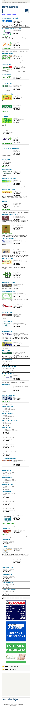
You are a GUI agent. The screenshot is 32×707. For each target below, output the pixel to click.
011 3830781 (16, 110)
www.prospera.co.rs (6, 266)
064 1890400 (16, 154)
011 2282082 (16, 464)
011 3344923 (6, 411)
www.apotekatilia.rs (7, 124)
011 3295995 (16, 307)
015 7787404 (16, 24)
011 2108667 (16, 551)
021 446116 (16, 121)
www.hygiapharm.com (7, 36)
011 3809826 (16, 264)
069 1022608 (16, 184)
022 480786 (16, 378)
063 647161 (16, 47)
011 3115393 (6, 544)
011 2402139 (16, 108)
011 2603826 (6, 579)
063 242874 (16, 277)
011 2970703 (16, 520)
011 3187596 (6, 440)
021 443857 (16, 122)
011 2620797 (6, 165)
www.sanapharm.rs (6, 209)
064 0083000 (16, 465)
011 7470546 (6, 456)
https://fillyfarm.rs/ (6, 48)
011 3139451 (16, 326)
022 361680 (16, 78)
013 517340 (6, 425)
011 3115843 (16, 336)
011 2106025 (16, 88)
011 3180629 (6, 497)
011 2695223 (6, 504)
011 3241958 (16, 195)
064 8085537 (16, 142)
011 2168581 (6, 594)
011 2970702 (16, 518)
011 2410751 (16, 243)
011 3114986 (6, 482)
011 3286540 (6, 364)
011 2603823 (6, 580)
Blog (16, 2)
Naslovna (4, 2)
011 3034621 (16, 194)
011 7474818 (16, 390)
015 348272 (16, 58)
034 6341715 (16, 153)
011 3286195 (16, 230)
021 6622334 (6, 418)
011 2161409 (6, 475)
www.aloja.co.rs (6, 401)
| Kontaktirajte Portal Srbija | (22, 2)
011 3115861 (6, 371)
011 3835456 (16, 254)
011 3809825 (16, 263)
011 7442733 (16, 174)
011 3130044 (6, 511)
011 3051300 (16, 533)
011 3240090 (16, 317)
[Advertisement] (16, 684)
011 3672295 (16, 45)
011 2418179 (16, 252)
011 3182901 (16, 562)
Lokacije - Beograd (11, 666)
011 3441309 (16, 206)
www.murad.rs (5, 111)
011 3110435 (6, 433)
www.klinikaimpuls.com (8, 523)
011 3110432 (6, 432)
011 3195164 (6, 587)
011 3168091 (16, 345)
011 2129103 (16, 296)
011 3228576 (6, 133)
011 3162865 (16, 89)
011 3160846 (16, 183)
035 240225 (16, 399)
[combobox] (13, 10)
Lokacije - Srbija (10, 669)
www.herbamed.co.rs (7, 233)
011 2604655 (6, 572)
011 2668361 (6, 447)
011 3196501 (16, 69)
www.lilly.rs (5, 166)
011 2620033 (6, 163)
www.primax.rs (5, 534)
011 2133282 (16, 219)
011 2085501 (16, 98)
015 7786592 (16, 22)
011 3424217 (16, 140)
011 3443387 (16, 275)
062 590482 (16, 379)
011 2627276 (16, 287)
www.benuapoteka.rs (7, 143)
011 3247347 (16, 228)
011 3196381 (6, 489)
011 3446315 (16, 33)
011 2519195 (16, 355)
